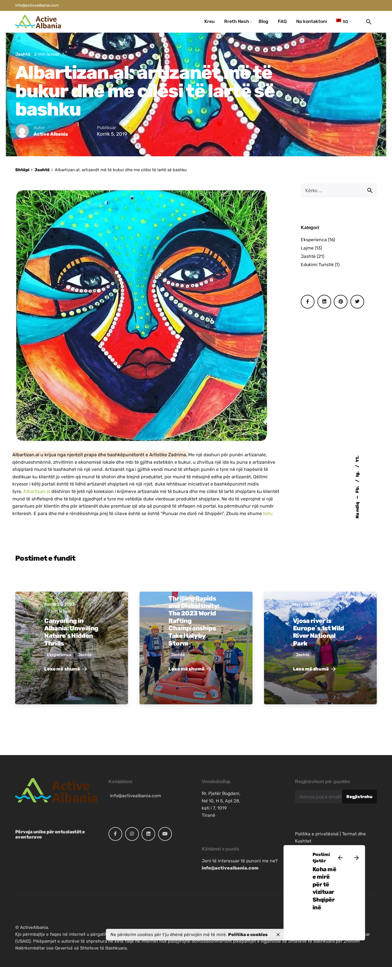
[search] (370, 190)
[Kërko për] (339, 190)
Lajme (307, 248)
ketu (267, 513)
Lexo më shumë (62, 669)
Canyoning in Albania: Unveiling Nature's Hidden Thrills (71, 632)
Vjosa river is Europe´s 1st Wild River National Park (318, 632)
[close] (278, 934)
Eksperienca (314, 239)
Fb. (357, 489)
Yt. (357, 458)
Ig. (357, 473)
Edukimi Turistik (317, 264)
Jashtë (22, 54)
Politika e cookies (248, 934)
